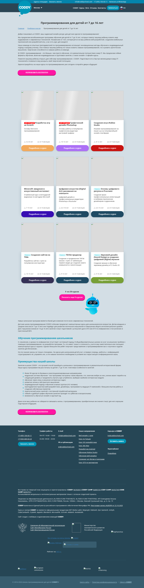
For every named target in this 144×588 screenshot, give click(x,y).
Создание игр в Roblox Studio (104, 124)
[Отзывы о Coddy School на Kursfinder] (80, 545)
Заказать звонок (55, 2)
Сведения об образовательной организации (47, 525)
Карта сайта (84, 582)
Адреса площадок (40, 2)
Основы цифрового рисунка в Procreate (106, 190)
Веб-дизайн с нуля (86, 435)
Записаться (113, 8)
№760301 (77, 490)
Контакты (102, 8)
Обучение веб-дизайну (88, 456)
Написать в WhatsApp (117, 2)
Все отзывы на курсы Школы (59, 538)
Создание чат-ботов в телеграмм (91, 459)
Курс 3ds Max (84, 446)
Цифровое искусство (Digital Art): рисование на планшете (72, 191)
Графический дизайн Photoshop (71, 124)
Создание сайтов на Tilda (37, 256)
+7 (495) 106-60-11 (101, 2)
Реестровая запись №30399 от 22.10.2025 (107, 505)
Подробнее (112, 453)
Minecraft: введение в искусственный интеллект (36, 190)
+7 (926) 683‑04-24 (25, 439)
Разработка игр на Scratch (37, 124)
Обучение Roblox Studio (88, 452)
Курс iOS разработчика (88, 442)
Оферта (126, 582)
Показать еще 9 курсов (72, 297)
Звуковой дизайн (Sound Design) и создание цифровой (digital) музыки (106, 257)
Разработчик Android (87, 449)
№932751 (27, 492)
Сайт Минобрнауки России (40, 528)
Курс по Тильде (85, 439)
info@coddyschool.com (83, 2)
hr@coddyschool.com (116, 435)
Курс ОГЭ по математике (88, 462)
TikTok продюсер (70, 255)
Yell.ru (58, 552)
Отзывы (93, 8)
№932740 (115, 490)
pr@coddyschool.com (66, 447)
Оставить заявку (117, 441)
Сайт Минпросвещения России (42, 530)
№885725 (96, 490)
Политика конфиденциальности (104, 582)
